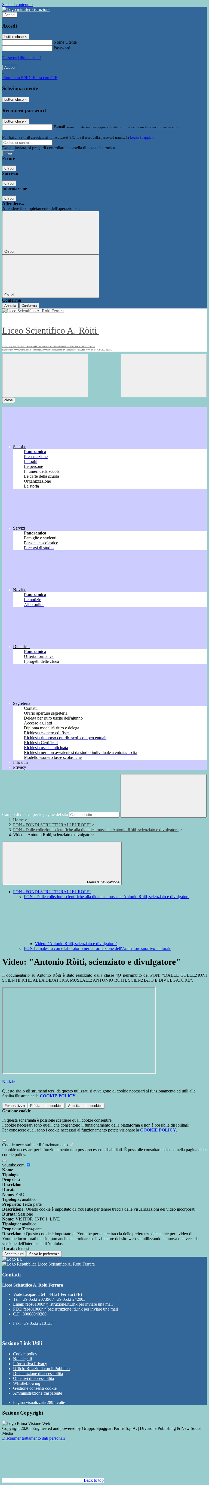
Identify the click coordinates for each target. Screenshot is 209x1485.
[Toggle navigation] (45, 375)
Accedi (9, 15)
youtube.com (14, 1165)
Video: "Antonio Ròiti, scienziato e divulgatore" (76, 943)
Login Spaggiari (142, 137)
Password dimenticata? (21, 57)
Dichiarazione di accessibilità (38, 1373)
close (8, 400)
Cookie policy (25, 1354)
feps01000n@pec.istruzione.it (70, 1309)
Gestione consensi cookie (35, 1388)
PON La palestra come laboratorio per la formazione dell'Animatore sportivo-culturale (97, 948)
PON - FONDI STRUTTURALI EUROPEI (52, 824)
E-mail (59, 126)
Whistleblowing (26, 1383)
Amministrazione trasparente (37, 1393)
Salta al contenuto (17, 4)
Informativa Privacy (30, 1363)
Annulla (10, 306)
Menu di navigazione (102, 882)
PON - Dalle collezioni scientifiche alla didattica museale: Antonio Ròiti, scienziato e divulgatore (96, 829)
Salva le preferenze (44, 1254)
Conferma (29, 306)
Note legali (22, 1358)
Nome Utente (65, 42)
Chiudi (9, 168)
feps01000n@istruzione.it (69, 1304)
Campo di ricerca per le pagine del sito (35, 814)
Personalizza (14, 1106)
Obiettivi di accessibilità (33, 1378)
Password (62, 48)
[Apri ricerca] (164, 375)
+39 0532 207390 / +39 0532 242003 (53, 1299)
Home (18, 820)
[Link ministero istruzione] (26, 9)
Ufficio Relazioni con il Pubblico (41, 1368)
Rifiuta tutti (46, 1106)
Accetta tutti (85, 1106)
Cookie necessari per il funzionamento (35, 1144)
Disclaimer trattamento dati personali (33, 1438)
